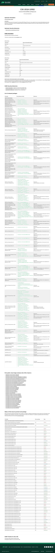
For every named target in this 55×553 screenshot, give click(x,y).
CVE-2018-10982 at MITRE (9, 19)
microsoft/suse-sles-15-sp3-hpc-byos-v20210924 (13, 402)
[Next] (30, 13)
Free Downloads (51, 4)
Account (43, 1)
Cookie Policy (51, 551)
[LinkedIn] (50, 547)
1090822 (13, 82)
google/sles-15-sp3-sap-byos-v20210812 (12, 389)
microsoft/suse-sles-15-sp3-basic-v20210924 (12, 398)
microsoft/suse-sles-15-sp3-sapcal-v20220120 (13, 404)
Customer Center (38, 1)
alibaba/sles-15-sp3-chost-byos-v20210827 (12, 375)
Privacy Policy (47, 551)
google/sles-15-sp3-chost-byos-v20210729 (12, 387)
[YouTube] (45, 547)
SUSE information (9, 33)
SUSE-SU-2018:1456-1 (9, 87)
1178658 (23, 82)
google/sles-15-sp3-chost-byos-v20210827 (12, 388)
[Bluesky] (52, 547)
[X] (48, 547)
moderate (17, 37)
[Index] (28, 13)
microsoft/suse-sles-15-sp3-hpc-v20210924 (12, 403)
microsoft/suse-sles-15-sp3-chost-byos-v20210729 (13, 400)
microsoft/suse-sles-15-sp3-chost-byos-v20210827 (13, 401)
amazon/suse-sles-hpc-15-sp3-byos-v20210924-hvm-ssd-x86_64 (16, 384)
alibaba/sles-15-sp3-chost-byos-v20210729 (12, 374)
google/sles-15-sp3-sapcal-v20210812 (11, 391)
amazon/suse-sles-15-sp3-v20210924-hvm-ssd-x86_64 (14, 383)
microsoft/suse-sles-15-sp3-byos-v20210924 (12, 399)
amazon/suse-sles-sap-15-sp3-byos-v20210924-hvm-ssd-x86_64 (16, 385)
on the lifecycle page (20, 415)
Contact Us (45, 4)
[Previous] (25, 13)
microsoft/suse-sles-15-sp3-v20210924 (12, 405)
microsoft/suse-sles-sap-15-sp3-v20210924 (12, 407)
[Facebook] (46, 547)
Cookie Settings (42, 551)
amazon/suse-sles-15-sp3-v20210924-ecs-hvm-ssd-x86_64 (15, 382)
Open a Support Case (6, 551)
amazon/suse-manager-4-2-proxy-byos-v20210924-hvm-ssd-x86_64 (16, 376)
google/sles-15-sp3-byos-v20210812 (11, 386)
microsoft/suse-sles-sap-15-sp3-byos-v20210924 (13, 406)
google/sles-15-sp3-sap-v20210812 (11, 390)
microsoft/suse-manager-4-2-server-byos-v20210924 (14, 397)
